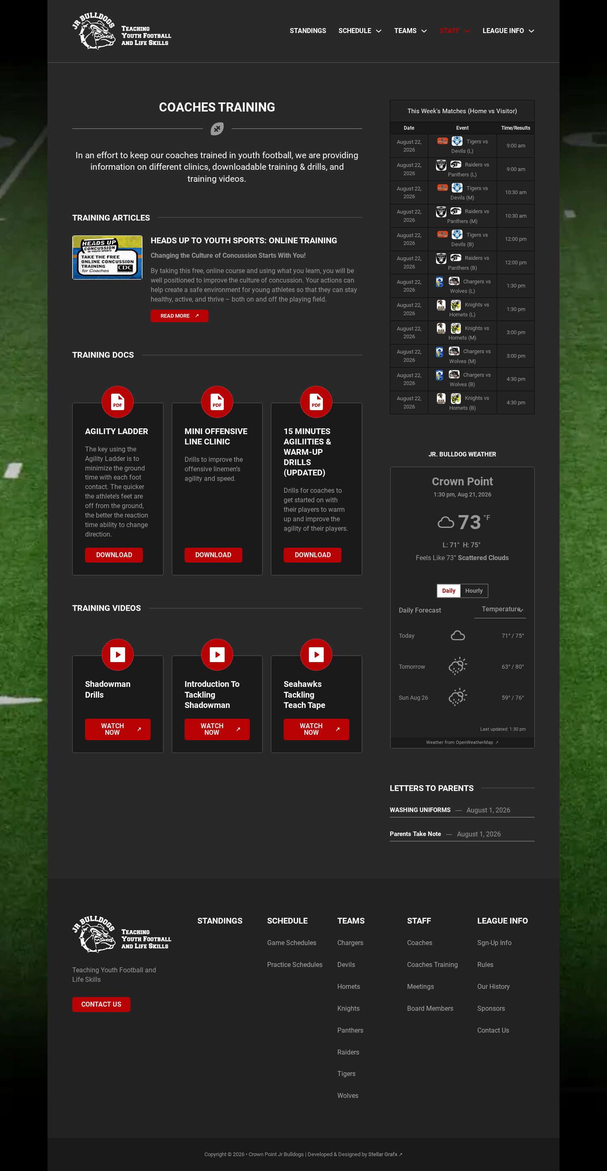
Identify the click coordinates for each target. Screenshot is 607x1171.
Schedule (355, 31)
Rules (485, 965)
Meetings (420, 986)
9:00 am (516, 146)
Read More (175, 316)
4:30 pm (516, 379)
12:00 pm (515, 239)
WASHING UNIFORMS (420, 810)
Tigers (346, 1074)
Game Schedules (291, 943)
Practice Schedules (294, 965)
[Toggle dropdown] (378, 31)
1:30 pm (516, 286)
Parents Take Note (415, 834)
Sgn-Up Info (494, 943)
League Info (503, 31)
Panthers (350, 1030)
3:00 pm (516, 332)
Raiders (348, 1052)
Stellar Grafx (382, 1154)
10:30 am (515, 192)
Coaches (419, 943)
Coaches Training (432, 965)
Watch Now (112, 729)
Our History (493, 986)
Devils (346, 965)
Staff (450, 31)
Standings (308, 31)
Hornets (348, 986)
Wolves (347, 1096)
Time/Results (515, 128)
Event (462, 128)
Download (114, 555)
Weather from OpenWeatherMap (460, 742)
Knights (348, 1008)
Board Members (430, 1008)
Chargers (350, 943)
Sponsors (491, 1008)
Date (409, 128)
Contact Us (101, 1004)
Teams (405, 31)
